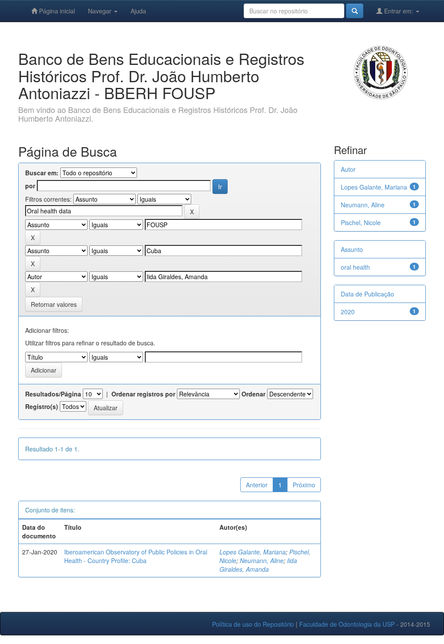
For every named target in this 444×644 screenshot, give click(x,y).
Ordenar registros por (143, 394)
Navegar (100, 10)
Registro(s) (41, 406)
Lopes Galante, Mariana (252, 551)
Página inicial (56, 10)
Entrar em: (398, 10)
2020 (348, 311)
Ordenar (253, 394)
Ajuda (138, 10)
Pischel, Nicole (361, 222)
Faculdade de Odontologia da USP (347, 624)
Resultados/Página (53, 394)
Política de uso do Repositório (253, 624)
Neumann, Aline (262, 560)
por (30, 185)
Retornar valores (54, 304)
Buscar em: (42, 172)
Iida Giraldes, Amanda (258, 564)
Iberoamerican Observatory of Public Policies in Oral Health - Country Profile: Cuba (135, 556)
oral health (355, 267)
